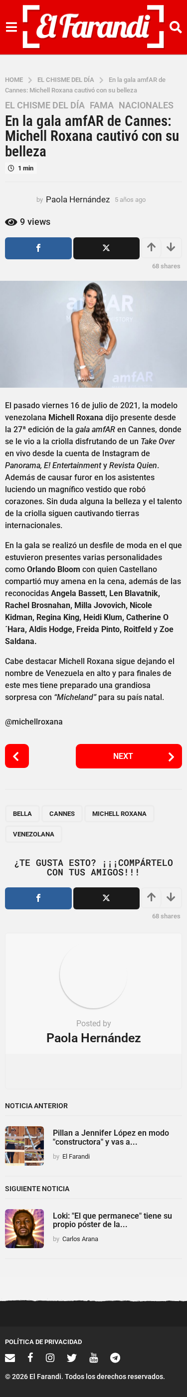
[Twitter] (72, 1358)
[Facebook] (30, 1358)
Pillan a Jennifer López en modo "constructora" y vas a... (111, 1137)
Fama (102, 105)
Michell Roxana (119, 813)
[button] (11, 27)
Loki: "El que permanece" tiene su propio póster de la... (112, 1220)
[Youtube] (93, 1358)
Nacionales (146, 105)
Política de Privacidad (43, 1342)
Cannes (62, 813)
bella (22, 813)
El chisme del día (45, 105)
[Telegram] (115, 1358)
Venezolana (33, 834)
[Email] (10, 1358)
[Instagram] (50, 1358)
